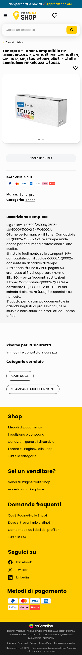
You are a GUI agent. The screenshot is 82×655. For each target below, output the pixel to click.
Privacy (33, 643)
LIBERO (11, 631)
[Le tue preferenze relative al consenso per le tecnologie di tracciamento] (75, 648)
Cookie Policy (46, 643)
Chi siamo (11, 643)
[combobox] (41, 30)
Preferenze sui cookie (64, 643)
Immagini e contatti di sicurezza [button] (31, 352)
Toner (30, 200)
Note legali (23, 643)
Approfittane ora (59, 4)
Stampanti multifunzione (33, 389)
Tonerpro (27, 194)
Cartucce (20, 375)
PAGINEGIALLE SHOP (54, 631)
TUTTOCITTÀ (34, 635)
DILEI (44, 635)
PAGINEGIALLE (34, 631)
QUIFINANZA (67, 635)
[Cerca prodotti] (71, 30)
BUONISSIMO (34, 638)
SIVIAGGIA (53, 635)
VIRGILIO (20, 631)
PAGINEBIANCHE (18, 635)
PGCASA (70, 631)
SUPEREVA (48, 638)
